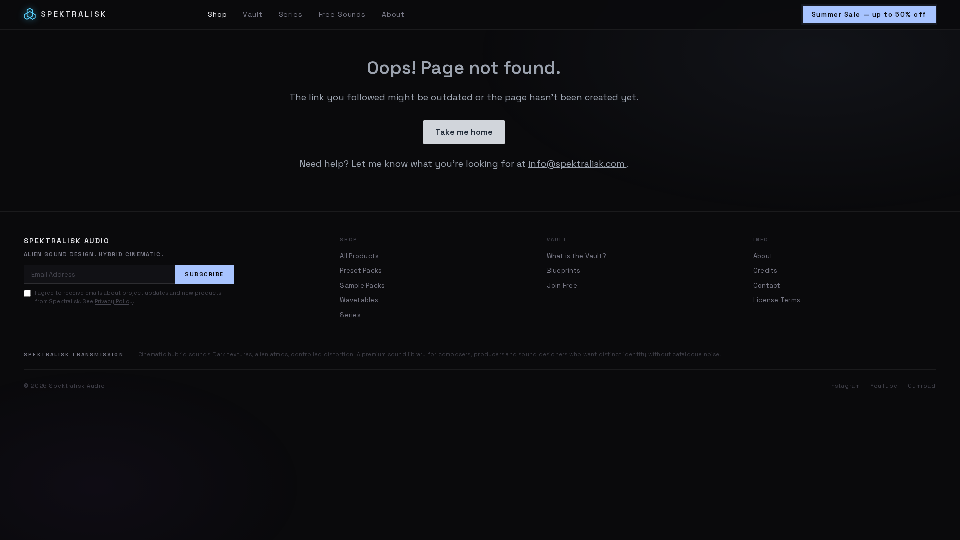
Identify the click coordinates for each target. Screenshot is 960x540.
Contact (767, 286)
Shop (217, 14)
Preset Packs (361, 270)
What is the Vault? (577, 256)
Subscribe (204, 274)
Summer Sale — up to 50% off (869, 14)
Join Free (562, 286)
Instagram (845, 386)
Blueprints (564, 270)
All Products (359, 256)
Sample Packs (362, 286)
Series (291, 14)
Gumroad (922, 386)
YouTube (884, 386)
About (393, 14)
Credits (766, 270)
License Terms (777, 300)
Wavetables (359, 300)
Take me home (464, 132)
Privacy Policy (114, 301)
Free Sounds (342, 14)
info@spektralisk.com (577, 164)
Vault (252, 14)
